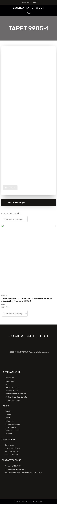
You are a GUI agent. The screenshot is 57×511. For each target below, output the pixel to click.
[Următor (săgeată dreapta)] (8, 509)
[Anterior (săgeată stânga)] (2, 509)
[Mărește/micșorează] (20, 506)
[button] (3, 7)
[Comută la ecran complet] (14, 506)
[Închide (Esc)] (2, 506)
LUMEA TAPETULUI (28, 7)
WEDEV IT (39, 501)
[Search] (26, 12)
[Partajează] (8, 506)
